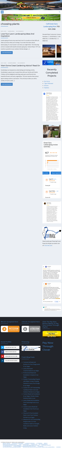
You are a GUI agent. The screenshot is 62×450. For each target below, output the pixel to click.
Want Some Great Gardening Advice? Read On (20, 66)
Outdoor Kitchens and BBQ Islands (12, 447)
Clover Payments (7, 446)
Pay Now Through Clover (47, 346)
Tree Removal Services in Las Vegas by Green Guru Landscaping (38, 447)
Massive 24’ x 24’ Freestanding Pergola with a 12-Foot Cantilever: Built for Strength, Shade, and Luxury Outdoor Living (31, 424)
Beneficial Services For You (10, 444)
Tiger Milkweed (48, 83)
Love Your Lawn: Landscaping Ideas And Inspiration (17, 35)
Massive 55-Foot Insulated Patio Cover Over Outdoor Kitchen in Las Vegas (30, 415)
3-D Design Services (29, 443)
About (45, 443)
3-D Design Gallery (46, 445)
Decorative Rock (43, 444)
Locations (40, 446)
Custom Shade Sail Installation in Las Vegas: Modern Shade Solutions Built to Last (31, 396)
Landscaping (11, 31)
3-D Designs (39, 443)
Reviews (59, 447)
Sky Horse (47, 81)
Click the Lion (48, 245)
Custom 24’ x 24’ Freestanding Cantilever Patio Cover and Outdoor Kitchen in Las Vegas (31, 390)
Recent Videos (6, 443)
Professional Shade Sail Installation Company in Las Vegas (30, 375)
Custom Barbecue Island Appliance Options (25, 446)
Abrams (46, 85)
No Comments (19, 31)
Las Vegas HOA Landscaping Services (12, 445)
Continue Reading (7, 52)
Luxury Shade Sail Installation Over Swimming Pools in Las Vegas (31, 402)
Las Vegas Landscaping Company (31, 445)
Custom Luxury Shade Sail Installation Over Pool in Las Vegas (31, 409)
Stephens (46, 87)
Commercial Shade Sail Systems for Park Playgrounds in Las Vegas (31, 364)
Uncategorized (12, 63)
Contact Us (34, 444)
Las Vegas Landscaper (17, 443)
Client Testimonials (24, 444)
